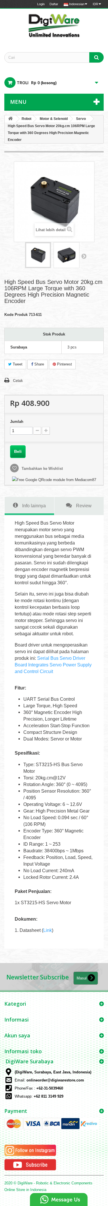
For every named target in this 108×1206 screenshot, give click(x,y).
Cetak (18, 380)
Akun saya (17, 1035)
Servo (81, 119)
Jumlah (16, 421)
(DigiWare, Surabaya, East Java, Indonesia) (53, 1072)
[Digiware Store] (54, 25)
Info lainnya (34, 505)
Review (84, 505)
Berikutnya (84, 256)
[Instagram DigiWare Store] (30, 1150)
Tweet (17, 364)
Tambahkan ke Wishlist (41, 468)
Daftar (54, 4)
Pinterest (64, 364)
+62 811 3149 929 (48, 1096)
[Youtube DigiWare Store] (30, 1164)
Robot (26, 119)
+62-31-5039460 (49, 1088)
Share (38, 364)
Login (41, 4)
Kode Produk (16, 314)
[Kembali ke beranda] (10, 119)
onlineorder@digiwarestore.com (55, 1080)
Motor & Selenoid (54, 119)
